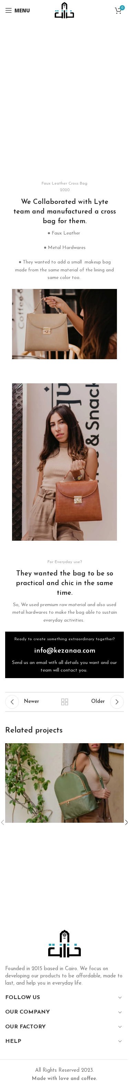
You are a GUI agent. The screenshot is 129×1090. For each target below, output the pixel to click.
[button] (18, 324)
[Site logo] (64, 10)
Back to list (64, 702)
